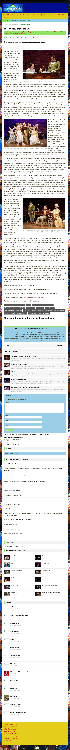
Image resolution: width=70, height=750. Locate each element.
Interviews (61, 14)
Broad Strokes (45, 563)
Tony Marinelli (14, 631)
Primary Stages (33, 313)
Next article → (61, 345)
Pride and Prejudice (21, 313)
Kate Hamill (27, 310)
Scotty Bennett (15, 647)
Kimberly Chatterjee (37, 310)
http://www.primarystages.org (35, 297)
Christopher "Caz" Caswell (19, 672)
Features (52, 14)
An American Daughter (16, 570)
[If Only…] (7, 374)
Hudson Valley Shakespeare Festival (15, 307)
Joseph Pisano (15, 655)
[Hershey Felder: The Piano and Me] (38, 588)
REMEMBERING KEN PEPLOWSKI (25, 520)
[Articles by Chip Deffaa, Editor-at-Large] (6, 667)
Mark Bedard (48, 310)
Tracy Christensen (44, 313)
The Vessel (44, 577)
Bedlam (28, 305)
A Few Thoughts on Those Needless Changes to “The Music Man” (28, 481)
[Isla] (7, 566)
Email (6, 420)
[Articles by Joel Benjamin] (6, 626)
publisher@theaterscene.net (12, 439)
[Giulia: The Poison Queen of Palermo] (38, 595)
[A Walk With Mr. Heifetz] (7, 381)
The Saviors (14, 592)
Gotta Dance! (16, 490)
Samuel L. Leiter (15, 704)
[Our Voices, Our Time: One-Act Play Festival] (7, 389)
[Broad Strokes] (38, 566)
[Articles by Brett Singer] (6, 699)
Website (7, 425)
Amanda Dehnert (9, 305)
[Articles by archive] (6, 610)
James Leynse (31, 307)
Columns (6, 14)
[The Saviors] (7, 595)
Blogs (6, 17)
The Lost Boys (17, 495)
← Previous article (10, 345)
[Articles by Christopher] (6, 675)
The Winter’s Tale (46, 570)
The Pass (13, 577)
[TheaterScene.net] (35, 8)
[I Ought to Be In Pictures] (7, 366)
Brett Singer (14, 696)
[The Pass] (7, 580)
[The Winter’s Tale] (38, 573)
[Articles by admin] (6, 643)
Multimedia (36, 14)
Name (6, 415)
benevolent (13, 555)
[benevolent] (7, 558)
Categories (7, 546)
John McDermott (9, 310)
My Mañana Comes (17, 533)
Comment (7, 402)
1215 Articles (42, 328)
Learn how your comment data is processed (37, 434)
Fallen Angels (17, 504)
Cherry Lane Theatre (38, 305)
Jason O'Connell (50, 307)
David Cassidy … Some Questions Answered (18, 464)
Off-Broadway (40, 37)
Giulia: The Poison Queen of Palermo (51, 592)
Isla (20, 20)
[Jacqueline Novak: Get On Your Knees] (7, 358)
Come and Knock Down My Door (20, 486)
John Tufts (19, 310)
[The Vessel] (38, 580)
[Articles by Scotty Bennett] (6, 651)
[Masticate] (38, 558)
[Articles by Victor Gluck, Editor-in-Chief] (6, 618)
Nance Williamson (59, 310)
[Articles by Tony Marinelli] (6, 635)
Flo (9, 499)
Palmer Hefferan (9, 313)
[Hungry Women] (7, 588)
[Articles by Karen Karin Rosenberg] (6, 716)
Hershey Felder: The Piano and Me (50, 585)
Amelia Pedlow (20, 305)
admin (12, 639)
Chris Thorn (49, 305)
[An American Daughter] (7, 573)
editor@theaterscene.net (10, 442)
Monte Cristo (13, 524)
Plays (22, 14)
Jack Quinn (14, 680)
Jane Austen (40, 307)
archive (12, 607)
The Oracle (14, 515)
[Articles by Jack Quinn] (6, 683)
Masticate (44, 555)
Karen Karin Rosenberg (18, 712)
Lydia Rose (14, 688)
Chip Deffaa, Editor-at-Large (19, 664)
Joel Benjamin (14, 623)
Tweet (18, 47)
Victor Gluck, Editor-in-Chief (28, 37)
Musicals (15, 14)
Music (28, 14)
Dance (45, 14)
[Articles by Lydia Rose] (6, 691)
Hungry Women (14, 585)
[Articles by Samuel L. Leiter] (6, 708)
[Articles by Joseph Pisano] (6, 659)
